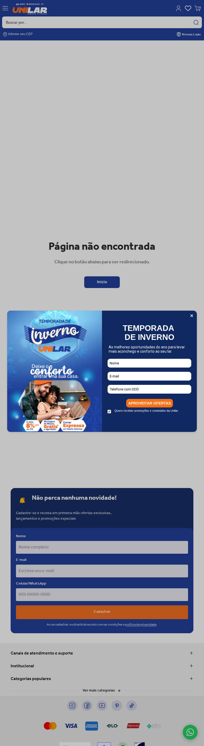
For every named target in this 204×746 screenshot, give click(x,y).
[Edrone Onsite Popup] (102, 373)
